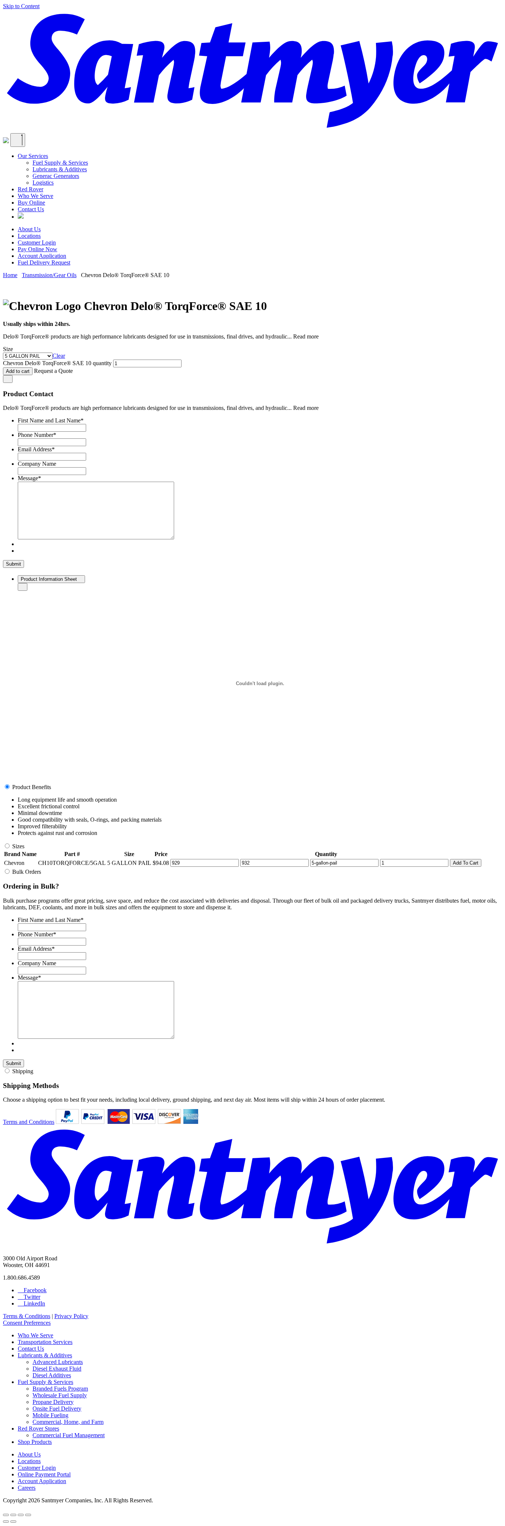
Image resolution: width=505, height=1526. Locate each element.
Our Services (33, 156)
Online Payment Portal (44, 1474)
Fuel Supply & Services (60, 162)
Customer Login (37, 242)
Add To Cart (465, 863)
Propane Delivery (53, 1402)
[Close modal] (8, 379)
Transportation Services (45, 1342)
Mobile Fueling (50, 1415)
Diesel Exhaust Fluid (57, 1368)
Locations (29, 236)
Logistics (43, 182)
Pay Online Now (37, 249)
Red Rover (30, 189)
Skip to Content (21, 6)
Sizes (18, 846)
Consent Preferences (27, 1323)
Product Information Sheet (49, 579)
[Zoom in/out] (28, 1515)
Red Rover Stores (38, 1428)
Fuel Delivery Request (44, 262)
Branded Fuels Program (60, 1388)
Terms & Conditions (26, 1316)
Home (10, 275)
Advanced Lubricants (58, 1362)
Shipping (22, 1071)
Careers (26, 1488)
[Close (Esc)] (6, 1515)
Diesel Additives (52, 1375)
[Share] (13, 1515)
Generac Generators (56, 176)
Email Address (36, 449)
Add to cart (18, 371)
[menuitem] (260, 169)
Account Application (42, 256)
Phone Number (37, 435)
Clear (58, 356)
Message (29, 478)
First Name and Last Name (51, 420)
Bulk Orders (26, 872)
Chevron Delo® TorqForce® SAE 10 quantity (57, 363)
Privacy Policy (71, 1316)
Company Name (37, 464)
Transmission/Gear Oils (49, 275)
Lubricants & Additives (60, 169)
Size (8, 349)
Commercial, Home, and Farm (68, 1422)
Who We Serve (35, 196)
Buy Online (31, 202)
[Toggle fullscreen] (21, 1515)
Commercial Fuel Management (69, 1435)
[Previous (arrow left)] (6, 1521)
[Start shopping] (6, 141)
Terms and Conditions (28, 1122)
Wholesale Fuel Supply (60, 1395)
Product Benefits (31, 787)
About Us (29, 229)
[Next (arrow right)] (13, 1521)
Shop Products (35, 1442)
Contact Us (31, 209)
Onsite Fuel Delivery (57, 1408)
